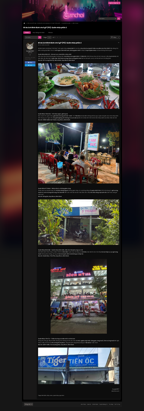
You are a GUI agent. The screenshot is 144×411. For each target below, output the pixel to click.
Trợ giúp (111, 404)
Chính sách (95, 404)
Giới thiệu (83, 404)
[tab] (27, 32)
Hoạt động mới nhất (38, 32)
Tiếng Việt (28, 404)
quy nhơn (61, 395)
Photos (50, 32)
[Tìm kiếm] (118, 18)
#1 (118, 42)
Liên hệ (89, 404)
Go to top (117, 404)
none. (51, 395)
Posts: (26, 59)
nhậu (48, 395)
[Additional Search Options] (115, 18)
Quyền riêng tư (104, 404)
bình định (44, 395)
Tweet (31, 65)
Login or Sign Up (113, 3)
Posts (27, 32)
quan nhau (56, 395)
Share (31, 62)
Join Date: (27, 57)
